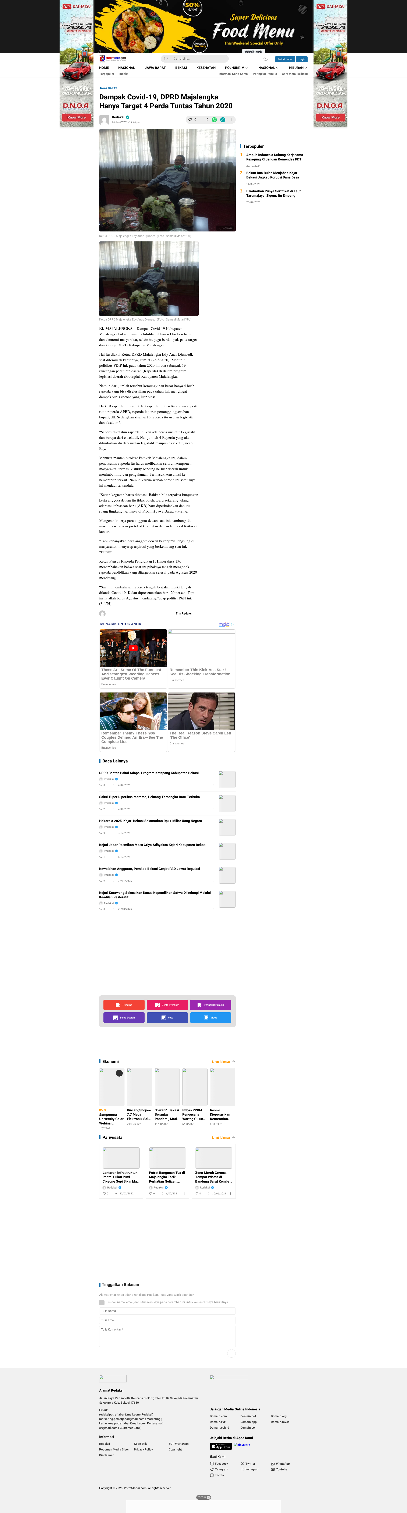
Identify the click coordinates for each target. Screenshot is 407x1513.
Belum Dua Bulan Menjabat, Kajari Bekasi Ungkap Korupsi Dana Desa (272, 175)
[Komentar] (202, 119)
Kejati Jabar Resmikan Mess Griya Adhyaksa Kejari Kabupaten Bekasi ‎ (153, 845)
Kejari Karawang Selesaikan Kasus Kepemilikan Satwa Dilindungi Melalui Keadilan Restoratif (155, 895)
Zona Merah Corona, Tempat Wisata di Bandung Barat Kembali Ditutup (213, 1177)
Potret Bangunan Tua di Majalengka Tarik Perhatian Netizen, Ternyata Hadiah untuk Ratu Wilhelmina (167, 1177)
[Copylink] (222, 119)
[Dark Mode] (265, 58)
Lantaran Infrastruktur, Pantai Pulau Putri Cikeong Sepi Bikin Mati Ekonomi (121, 1177)
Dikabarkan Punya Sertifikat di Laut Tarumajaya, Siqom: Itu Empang (273, 193)
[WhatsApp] (214, 119)
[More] (231, 119)
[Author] (104, 120)
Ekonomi (110, 1062)
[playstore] (242, 1446)
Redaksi (118, 117)
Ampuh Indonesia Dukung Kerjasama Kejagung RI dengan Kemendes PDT (274, 157)
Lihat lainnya (221, 1061)
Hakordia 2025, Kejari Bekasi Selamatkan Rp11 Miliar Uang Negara (150, 821)
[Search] (166, 58)
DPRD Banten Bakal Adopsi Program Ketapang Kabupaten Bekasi (149, 773)
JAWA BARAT (108, 88)
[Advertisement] (242, 306)
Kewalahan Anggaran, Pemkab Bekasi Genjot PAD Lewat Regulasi (149, 869)
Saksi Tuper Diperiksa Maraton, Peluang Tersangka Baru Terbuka (149, 797)
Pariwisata (112, 1137)
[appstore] (221, 1446)
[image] (227, 779)
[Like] (190, 119)
